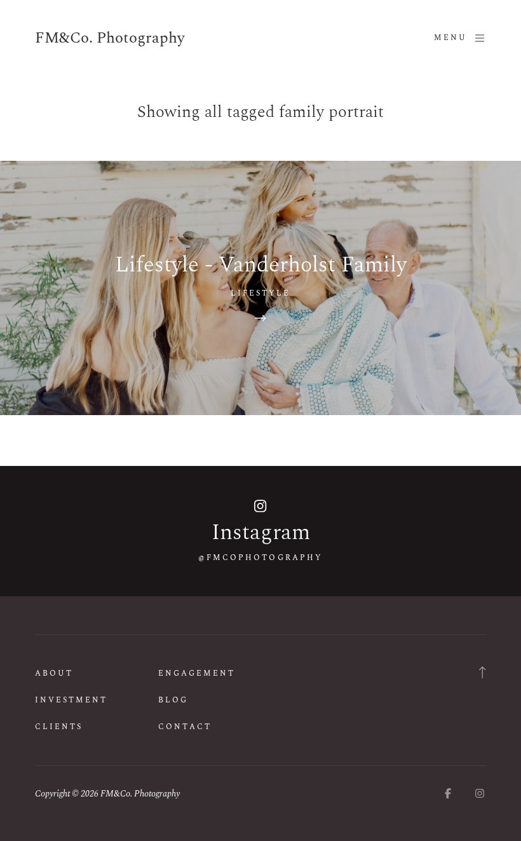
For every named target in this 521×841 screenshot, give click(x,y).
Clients (59, 727)
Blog (173, 700)
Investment (71, 700)
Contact (185, 727)
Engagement (196, 673)
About (54, 673)
